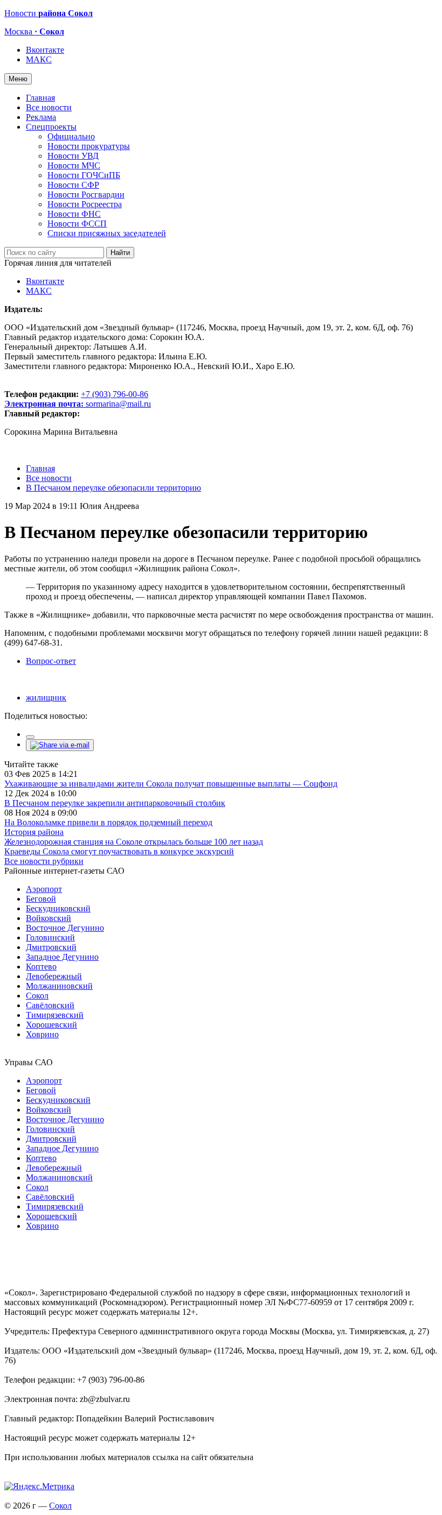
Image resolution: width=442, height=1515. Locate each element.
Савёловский (50, 1005)
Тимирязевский (55, 1015)
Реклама (41, 117)
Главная (40, 97)
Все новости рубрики (44, 861)
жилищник (46, 697)
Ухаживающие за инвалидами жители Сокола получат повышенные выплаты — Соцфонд (170, 783)
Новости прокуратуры (88, 146)
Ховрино (42, 1034)
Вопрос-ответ (51, 661)
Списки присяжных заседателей (106, 233)
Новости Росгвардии (86, 194)
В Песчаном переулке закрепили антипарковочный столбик (114, 803)
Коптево (41, 966)
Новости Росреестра (84, 204)
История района (34, 832)
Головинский (50, 937)
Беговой (41, 898)
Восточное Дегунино (65, 927)
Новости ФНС (74, 213)
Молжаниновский (59, 985)
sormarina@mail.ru (118, 403)
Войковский (48, 918)
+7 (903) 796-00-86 (76, 399)
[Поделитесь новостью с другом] (59, 745)
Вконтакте (45, 49)
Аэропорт (44, 889)
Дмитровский (51, 947)
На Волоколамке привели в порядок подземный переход (108, 822)
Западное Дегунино (62, 956)
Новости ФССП (77, 223)
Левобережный (54, 976)
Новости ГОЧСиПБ (83, 175)
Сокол (37, 995)
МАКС (39, 59)
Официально (71, 136)
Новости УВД (73, 155)
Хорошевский (51, 1024)
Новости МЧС (73, 165)
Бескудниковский (58, 908)
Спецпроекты (51, 126)
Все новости (49, 107)
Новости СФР (73, 184)
